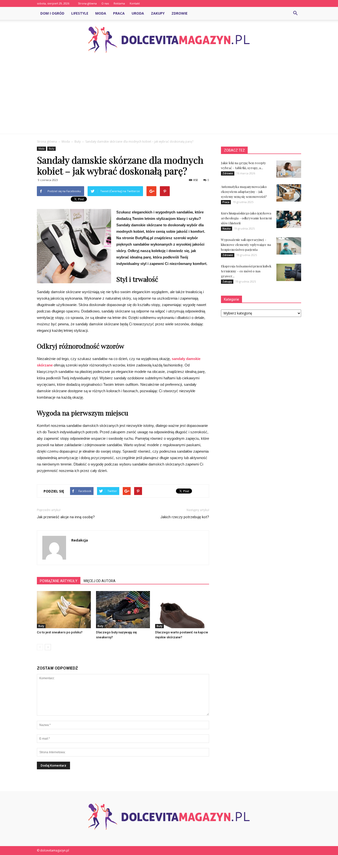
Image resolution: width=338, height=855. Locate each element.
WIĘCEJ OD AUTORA (99, 581)
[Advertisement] (169, 96)
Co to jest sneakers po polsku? (59, 632)
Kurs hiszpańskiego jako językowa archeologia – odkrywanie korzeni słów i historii (246, 218)
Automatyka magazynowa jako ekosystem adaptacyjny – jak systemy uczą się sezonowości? (244, 191)
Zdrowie (179, 13)
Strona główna (87, 3)
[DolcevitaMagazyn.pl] (169, 39)
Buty (51, 148)
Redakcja (79, 540)
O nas (105, 3)
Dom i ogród (52, 13)
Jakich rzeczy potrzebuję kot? (184, 517)
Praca (119, 13)
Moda (100, 13)
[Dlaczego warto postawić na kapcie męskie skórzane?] (182, 609)
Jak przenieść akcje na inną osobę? (66, 517)
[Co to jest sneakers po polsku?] (64, 609)
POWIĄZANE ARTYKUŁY (58, 581)
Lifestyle (79, 13)
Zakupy (158, 13)
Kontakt (135, 3)
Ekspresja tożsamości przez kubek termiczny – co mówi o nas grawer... (246, 271)
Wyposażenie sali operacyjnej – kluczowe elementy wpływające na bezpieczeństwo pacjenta (246, 244)
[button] (295, 13)
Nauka (226, 228)
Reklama (119, 3)
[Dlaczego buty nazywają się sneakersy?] (123, 609)
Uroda (138, 13)
